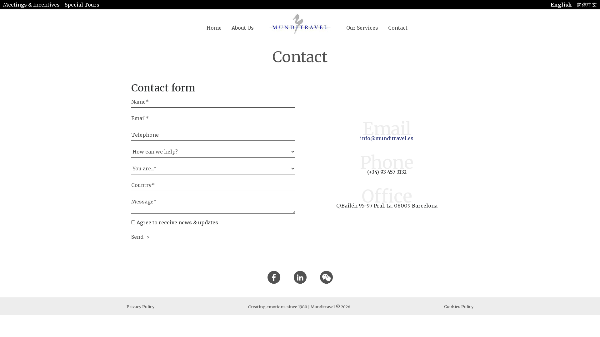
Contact (398, 28)
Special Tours (82, 5)
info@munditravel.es (386, 138)
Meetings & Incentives (31, 5)
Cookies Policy (458, 306)
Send (138, 237)
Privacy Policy (140, 306)
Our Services (362, 28)
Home (214, 28)
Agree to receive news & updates (176, 222)
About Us (243, 28)
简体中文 (587, 5)
